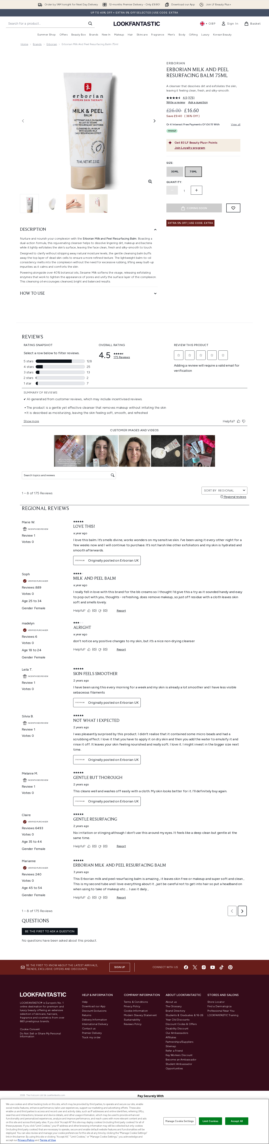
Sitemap (171, 1046)
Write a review (175, 102)
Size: (170, 163)
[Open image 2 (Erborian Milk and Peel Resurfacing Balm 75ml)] (52, 203)
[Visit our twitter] (194, 967)
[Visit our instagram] (203, 967)
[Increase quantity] (196, 190)
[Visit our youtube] (212, 967)
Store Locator (216, 1002)
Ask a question (198, 102)
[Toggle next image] (155, 121)
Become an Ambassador (181, 1059)
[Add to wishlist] (233, 208)
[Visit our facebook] (186, 967)
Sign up (119, 967)
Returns (86, 1015)
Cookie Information (136, 1010)
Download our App (94, 1006)
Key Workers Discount (179, 1055)
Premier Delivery (92, 1033)
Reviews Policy (133, 1024)
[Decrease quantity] (172, 190)
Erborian (52, 44)
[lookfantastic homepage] (137, 23)
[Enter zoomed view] (150, 181)
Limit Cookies (210, 1121)
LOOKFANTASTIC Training (222, 1015)
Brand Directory (175, 1010)
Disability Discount (177, 1028)
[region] (134, 1121)
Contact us (89, 1028)
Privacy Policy (132, 1006)
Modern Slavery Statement (140, 1015)
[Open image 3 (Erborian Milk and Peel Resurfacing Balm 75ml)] (75, 203)
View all (236, 124)
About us (171, 1002)
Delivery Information (94, 1019)
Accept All (237, 1121)
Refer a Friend (174, 1050)
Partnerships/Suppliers (179, 1041)
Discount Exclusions (94, 1010)
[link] (230, 23)
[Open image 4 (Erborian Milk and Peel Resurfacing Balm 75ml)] (98, 203)
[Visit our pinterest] (230, 967)
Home (24, 44)
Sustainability (132, 1019)
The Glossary (174, 1006)
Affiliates (171, 1037)
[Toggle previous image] (23, 121)
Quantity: (174, 182)
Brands (37, 44)
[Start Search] (90, 23)
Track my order (91, 1037)
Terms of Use (48, 1140)
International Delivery (95, 1024)
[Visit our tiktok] (221, 967)
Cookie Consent (30, 1029)
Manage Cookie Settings (179, 1121)
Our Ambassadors (177, 1033)
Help (85, 1002)
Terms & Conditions (136, 1002)
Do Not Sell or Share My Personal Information (40, 1035)
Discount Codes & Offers (181, 1024)
